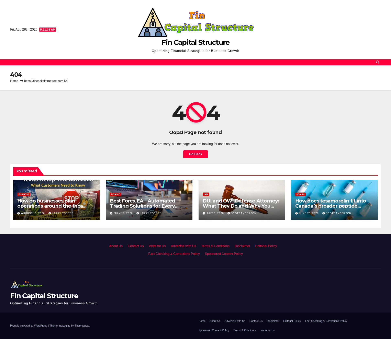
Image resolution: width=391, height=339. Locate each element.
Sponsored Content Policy (224, 253)
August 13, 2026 (33, 213)
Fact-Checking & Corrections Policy (174, 253)
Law (206, 194)
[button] (377, 62)
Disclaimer (242, 246)
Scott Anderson (243, 213)
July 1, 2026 (215, 213)
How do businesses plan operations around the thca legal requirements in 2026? (50, 206)
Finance (115, 194)
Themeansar (82, 325)
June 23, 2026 (309, 213)
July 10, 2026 (124, 213)
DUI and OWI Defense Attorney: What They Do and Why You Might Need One (241, 206)
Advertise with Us (183, 246)
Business (24, 194)
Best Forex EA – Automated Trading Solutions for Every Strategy (142, 206)
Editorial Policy (266, 246)
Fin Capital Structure (195, 42)
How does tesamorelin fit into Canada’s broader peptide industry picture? (330, 206)
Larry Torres (63, 213)
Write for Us (157, 246)
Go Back (195, 154)
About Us (116, 246)
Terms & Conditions (215, 246)
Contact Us (136, 246)
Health (300, 194)
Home (14, 81)
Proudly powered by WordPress (29, 325)
